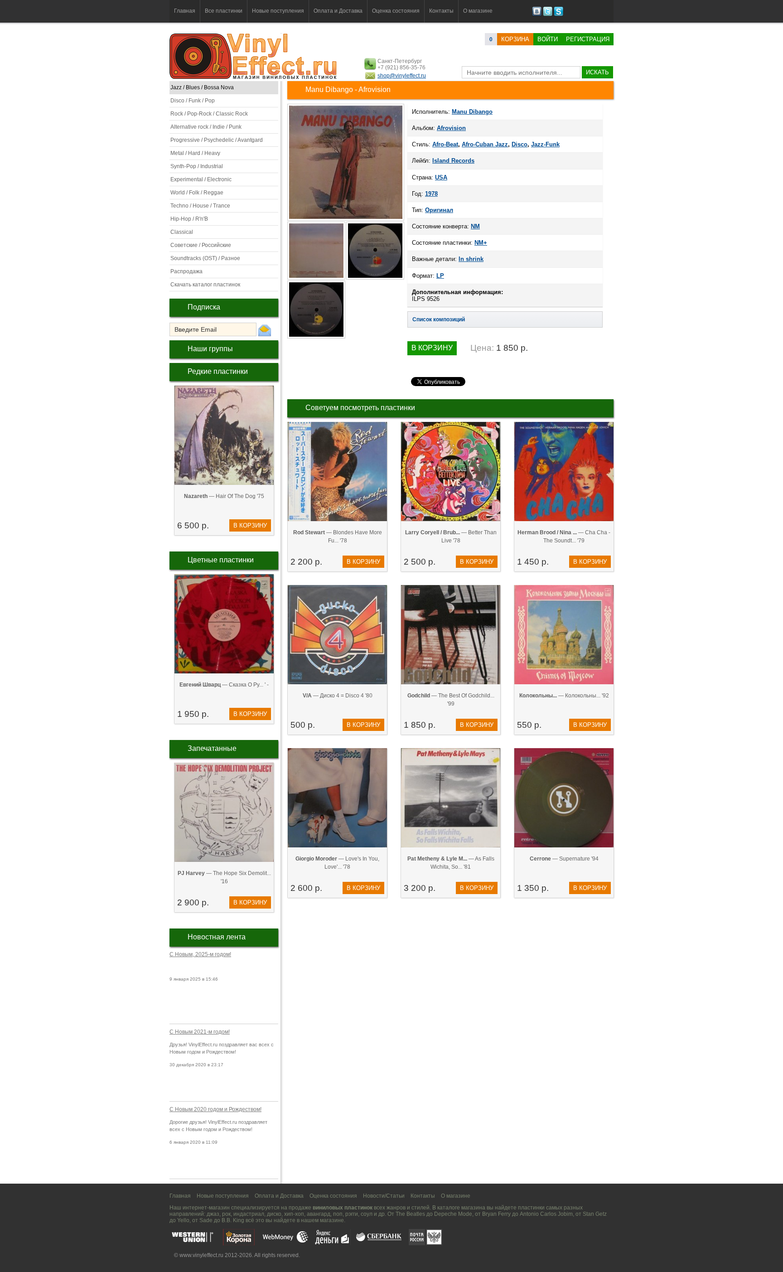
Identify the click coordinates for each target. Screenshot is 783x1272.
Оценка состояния (396, 11)
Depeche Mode (453, 1214)
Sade (206, 1220)
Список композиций (438, 319)
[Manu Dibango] (345, 220)
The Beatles (410, 1214)
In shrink (471, 259)
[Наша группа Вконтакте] (536, 14)
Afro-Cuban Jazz (485, 144)
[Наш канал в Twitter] (547, 14)
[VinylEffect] (558, 14)
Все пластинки (223, 11)
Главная (184, 11)
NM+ (480, 242)
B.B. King (233, 1220)
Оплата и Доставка (338, 11)
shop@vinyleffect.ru (401, 76)
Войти (547, 39)
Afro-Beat (445, 144)
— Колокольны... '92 (564, 695)
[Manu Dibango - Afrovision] (316, 279)
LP (440, 275)
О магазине (478, 11)
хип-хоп (294, 1214)
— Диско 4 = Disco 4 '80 (337, 695)
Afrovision (451, 128)
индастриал (248, 1214)
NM (475, 226)
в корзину (250, 525)
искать (597, 72)
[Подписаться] (264, 330)
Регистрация (587, 39)
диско (274, 1214)
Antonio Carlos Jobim (546, 1214)
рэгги (351, 1214)
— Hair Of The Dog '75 (224, 496)
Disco (519, 144)
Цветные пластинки (221, 560)
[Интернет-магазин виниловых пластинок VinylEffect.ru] (253, 77)
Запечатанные (212, 748)
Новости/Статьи (384, 1196)
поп (338, 1214)
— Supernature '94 (564, 859)
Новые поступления (278, 11)
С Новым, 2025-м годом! (200, 954)
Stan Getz (595, 1214)
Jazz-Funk (545, 144)
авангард (318, 1214)
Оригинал (439, 210)
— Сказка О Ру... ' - (224, 685)
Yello (183, 1220)
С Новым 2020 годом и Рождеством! (215, 1109)
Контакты (441, 11)
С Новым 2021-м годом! (199, 1032)
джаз (213, 1214)
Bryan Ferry (496, 1214)
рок (226, 1214)
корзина (515, 39)
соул (366, 1214)
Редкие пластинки (218, 371)
